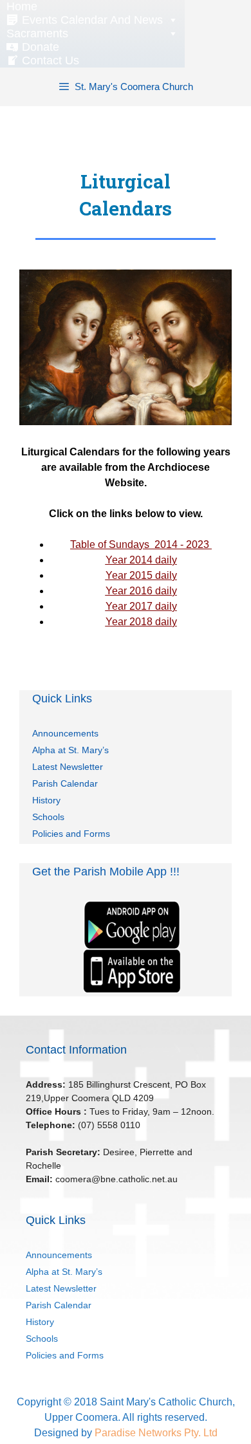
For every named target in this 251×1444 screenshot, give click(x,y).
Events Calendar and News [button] (92, 20)
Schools (48, 817)
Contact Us (50, 60)
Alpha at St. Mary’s (70, 750)
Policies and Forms (71, 833)
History (46, 800)
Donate (40, 47)
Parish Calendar (65, 783)
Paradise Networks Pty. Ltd (156, 1432)
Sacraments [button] (37, 33)
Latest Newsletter (67, 767)
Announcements (65, 733)
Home (21, 6)
